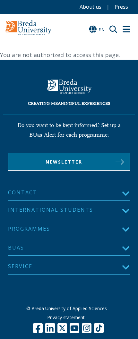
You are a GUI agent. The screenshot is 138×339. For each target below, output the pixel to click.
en (102, 29)
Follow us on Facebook (37, 328)
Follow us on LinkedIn (50, 328)
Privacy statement (66, 317)
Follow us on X (62, 328)
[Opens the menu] (126, 29)
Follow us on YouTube (74, 328)
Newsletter (64, 162)
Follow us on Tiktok (98, 328)
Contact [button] (22, 192)
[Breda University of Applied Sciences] (53, 27)
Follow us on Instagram (86, 328)
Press (121, 6)
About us (90, 6)
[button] (69, 212)
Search (115, 29)
